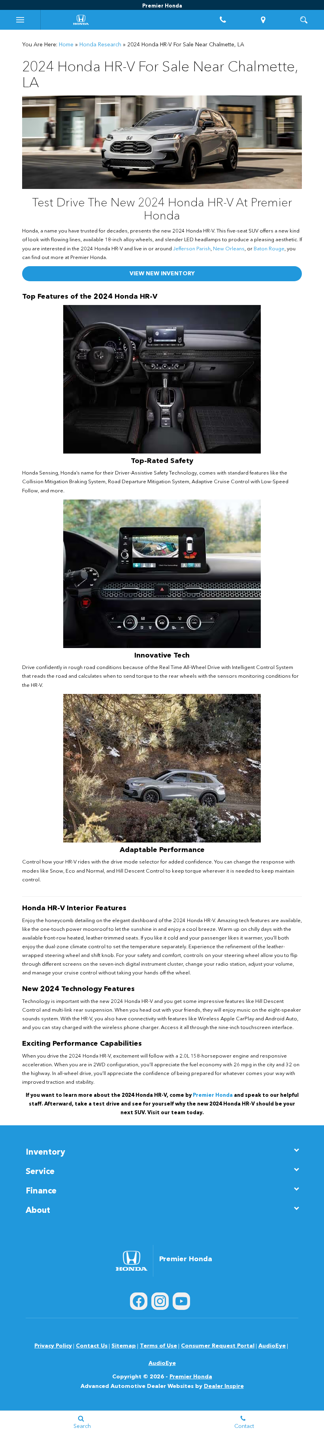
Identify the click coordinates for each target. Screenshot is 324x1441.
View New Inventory (162, 273)
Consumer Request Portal (217, 1346)
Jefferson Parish (192, 249)
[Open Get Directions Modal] (263, 20)
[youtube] (181, 1301)
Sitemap (123, 1346)
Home (66, 45)
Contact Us (91, 1346)
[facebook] (138, 1301)
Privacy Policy (53, 1346)
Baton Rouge (269, 249)
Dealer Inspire (224, 1386)
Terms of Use (158, 1346)
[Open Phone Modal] (223, 20)
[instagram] (160, 1301)
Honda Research (100, 45)
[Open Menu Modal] (20, 20)
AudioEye (272, 1346)
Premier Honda (191, 1377)
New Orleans (229, 249)
